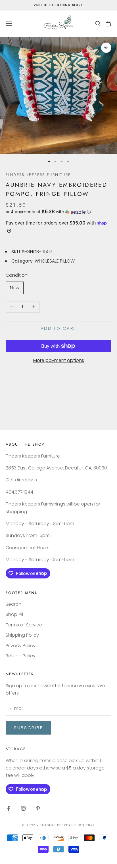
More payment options (58, 360)
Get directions (21, 480)
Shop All (14, 614)
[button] (58, 212)
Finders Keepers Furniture (38, 174)
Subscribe (28, 728)
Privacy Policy (20, 645)
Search (13, 604)
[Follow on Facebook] (8, 808)
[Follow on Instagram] (23, 808)
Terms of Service (24, 625)
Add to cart (59, 328)
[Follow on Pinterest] (38, 808)
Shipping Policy (22, 635)
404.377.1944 (19, 492)
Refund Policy (20, 656)
